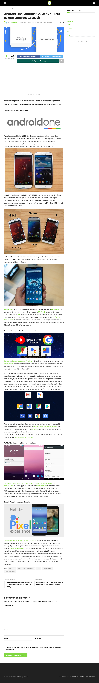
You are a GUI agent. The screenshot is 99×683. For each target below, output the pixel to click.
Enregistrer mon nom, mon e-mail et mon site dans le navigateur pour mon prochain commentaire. (33, 648)
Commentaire (9, 605)
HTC (68, 31)
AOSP (38, 568)
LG (68, 38)
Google (6, 361)
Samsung (70, 21)
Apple (68, 24)
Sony (68, 35)
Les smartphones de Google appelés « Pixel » (20, 540)
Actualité (11, 9)
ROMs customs (41, 486)
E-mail (6, 639)
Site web (38, 639)
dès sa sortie (8, 364)
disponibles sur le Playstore (23, 437)
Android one (21, 568)
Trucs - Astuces (47, 22)
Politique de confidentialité (87, 677)
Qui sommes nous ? (64, 677)
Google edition (47, 568)
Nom (6, 630)
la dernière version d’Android (22, 361)
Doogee (69, 28)
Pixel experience (10, 571)
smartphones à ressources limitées (45, 427)
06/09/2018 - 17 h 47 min (27, 22)
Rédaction (14, 22)
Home (5, 9)
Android (35, 429)
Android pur (31, 568)
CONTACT (75, 677)
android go (12, 568)
